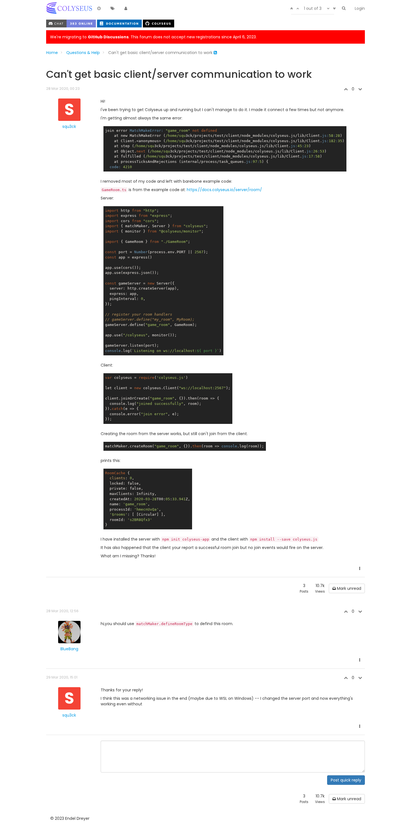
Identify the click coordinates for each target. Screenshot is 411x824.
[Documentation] (120, 23)
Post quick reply (346, 780)
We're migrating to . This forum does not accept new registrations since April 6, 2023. (153, 37)
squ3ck (69, 126)
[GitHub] (158, 23)
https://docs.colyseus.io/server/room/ (224, 189)
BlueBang (69, 649)
